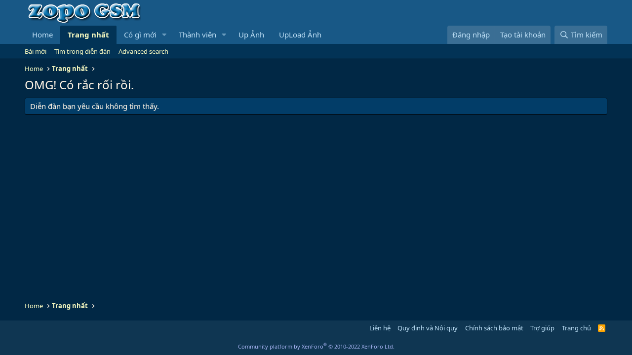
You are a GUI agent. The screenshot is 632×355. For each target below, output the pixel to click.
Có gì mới (140, 34)
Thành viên (197, 34)
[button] (164, 35)
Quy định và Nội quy (427, 327)
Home (42, 34)
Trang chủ (576, 327)
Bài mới (35, 51)
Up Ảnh (251, 34)
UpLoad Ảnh (300, 34)
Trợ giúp (542, 327)
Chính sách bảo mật (494, 327)
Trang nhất (88, 34)
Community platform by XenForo (316, 346)
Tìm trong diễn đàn (82, 51)
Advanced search (143, 51)
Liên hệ (380, 327)
